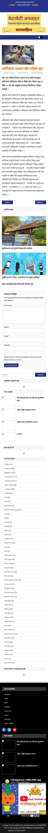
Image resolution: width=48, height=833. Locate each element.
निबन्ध (6, 551)
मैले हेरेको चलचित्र (9, 597)
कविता (6, 502)
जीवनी (6, 535)
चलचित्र (6, 522)
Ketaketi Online (23, 73)
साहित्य (6, 654)
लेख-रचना (7, 617)
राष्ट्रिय (6, 609)
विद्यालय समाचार (8, 634)
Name (6, 327)
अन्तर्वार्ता (6, 493)
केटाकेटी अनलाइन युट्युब (11, 510)
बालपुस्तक (7, 568)
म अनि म (19, 434)
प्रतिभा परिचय (8, 555)
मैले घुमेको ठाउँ (8, 588)
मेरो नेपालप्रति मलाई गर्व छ (11, 580)
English (6, 464)
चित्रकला (7, 526)
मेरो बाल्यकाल (8, 584)
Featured (7, 468)
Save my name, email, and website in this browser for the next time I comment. (23, 358)
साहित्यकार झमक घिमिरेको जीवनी (9, 202)
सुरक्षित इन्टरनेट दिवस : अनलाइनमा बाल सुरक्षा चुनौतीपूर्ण (20, 277)
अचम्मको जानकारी (9, 481)
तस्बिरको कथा (8, 543)
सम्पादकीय (35, 5)
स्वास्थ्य (6, 659)
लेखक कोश (7, 621)
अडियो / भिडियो (8, 485)
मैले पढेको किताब (8, 592)
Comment (8, 305)
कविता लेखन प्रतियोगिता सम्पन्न (27, 422)
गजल (5, 514)
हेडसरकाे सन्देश (8, 663)
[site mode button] (40, 37)
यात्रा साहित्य (8, 601)
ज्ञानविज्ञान (7, 539)
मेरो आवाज (7, 576)
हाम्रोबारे (12, 5)
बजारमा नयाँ (7, 563)
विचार (5, 625)
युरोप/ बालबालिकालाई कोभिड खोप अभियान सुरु (17, 284)
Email (6, 336)
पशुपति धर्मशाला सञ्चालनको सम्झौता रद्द (41, 202)
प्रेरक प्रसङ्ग (8, 559)
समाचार (6, 642)
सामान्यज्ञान (7, 650)
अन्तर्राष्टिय (7, 489)
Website (7, 345)
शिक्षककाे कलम (8, 638)
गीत (5, 518)
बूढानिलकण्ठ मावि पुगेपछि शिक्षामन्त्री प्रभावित (17, 248)
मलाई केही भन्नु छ (9, 572)
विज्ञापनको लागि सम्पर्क (24, 5)
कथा (5, 497)
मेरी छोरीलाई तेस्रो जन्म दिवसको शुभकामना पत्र (30, 399)
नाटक (6, 547)
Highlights (7, 473)
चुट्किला (6, 530)
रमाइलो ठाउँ (7, 605)
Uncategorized (9, 477)
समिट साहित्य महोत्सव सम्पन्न (26, 410)
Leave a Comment (37, 73)
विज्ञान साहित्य (8, 630)
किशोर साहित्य (8, 506)
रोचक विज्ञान (7, 613)
